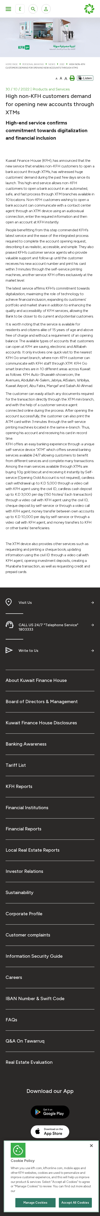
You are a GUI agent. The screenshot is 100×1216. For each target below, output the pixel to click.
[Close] (91, 1145)
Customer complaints (28, 935)
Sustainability (19, 892)
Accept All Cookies (75, 1202)
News (51, 64)
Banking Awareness (26, 744)
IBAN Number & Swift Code (35, 998)
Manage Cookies (35, 1202)
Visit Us (25, 602)
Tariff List (16, 765)
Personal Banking (33, 64)
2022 (62, 64)
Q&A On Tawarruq (25, 1041)
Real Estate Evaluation (29, 1062)
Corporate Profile (24, 913)
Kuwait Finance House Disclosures (41, 722)
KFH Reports (19, 786)
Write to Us (28, 650)
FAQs (11, 1020)
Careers (14, 977)
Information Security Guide (34, 956)
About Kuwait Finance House (36, 680)
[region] (51, 1176)
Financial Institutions (27, 807)
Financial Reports (23, 829)
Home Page (12, 64)
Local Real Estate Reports (33, 850)
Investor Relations (24, 871)
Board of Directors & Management (42, 701)
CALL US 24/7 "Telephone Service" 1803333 (48, 627)
